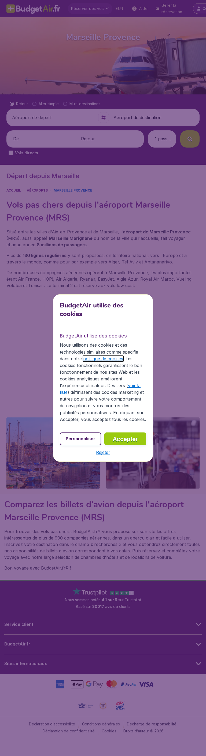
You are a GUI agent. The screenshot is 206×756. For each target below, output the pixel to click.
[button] (103, 452)
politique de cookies (103, 358)
